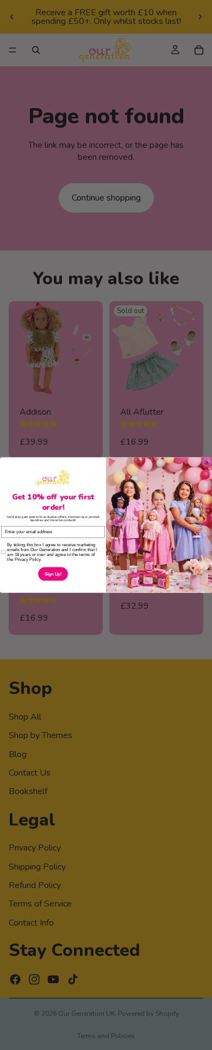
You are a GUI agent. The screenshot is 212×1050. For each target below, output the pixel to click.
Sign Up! (53, 574)
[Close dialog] (206, 462)
